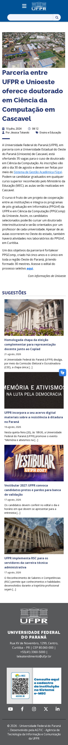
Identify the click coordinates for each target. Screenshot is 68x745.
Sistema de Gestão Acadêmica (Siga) (38, 172)
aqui (30, 268)
